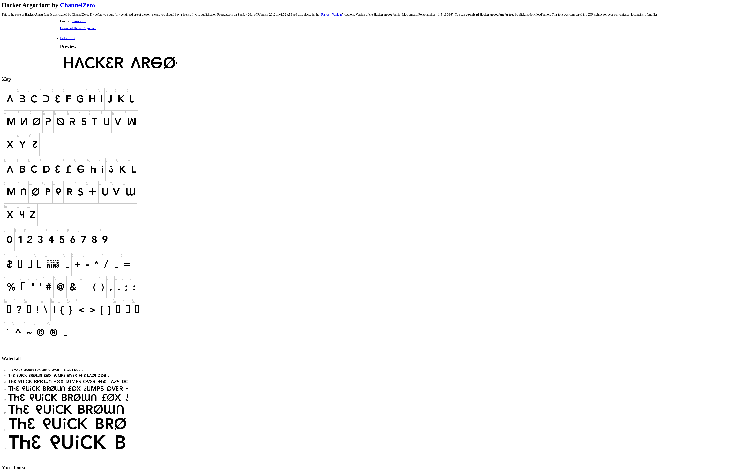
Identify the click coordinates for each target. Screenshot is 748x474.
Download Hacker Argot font (78, 28)
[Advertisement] (31, 43)
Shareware (79, 21)
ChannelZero (77, 5)
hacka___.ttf (67, 38)
